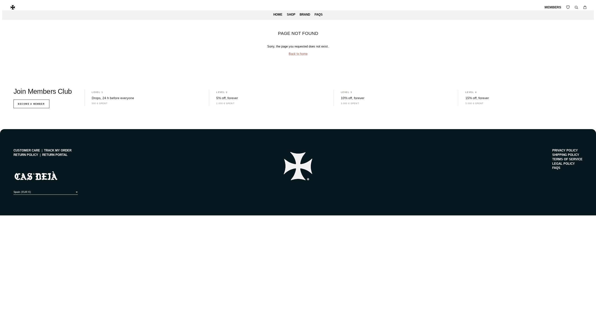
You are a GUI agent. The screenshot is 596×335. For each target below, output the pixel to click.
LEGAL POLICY (563, 163)
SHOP (291, 14)
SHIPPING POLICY (565, 155)
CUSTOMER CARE (27, 150)
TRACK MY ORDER (57, 150)
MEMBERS (553, 7)
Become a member (31, 104)
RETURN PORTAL (55, 155)
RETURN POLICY (26, 155)
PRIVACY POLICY (565, 150)
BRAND (305, 14)
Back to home (298, 54)
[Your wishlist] (568, 7)
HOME (277, 14)
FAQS (319, 14)
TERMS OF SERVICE (567, 159)
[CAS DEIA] (13, 7)
